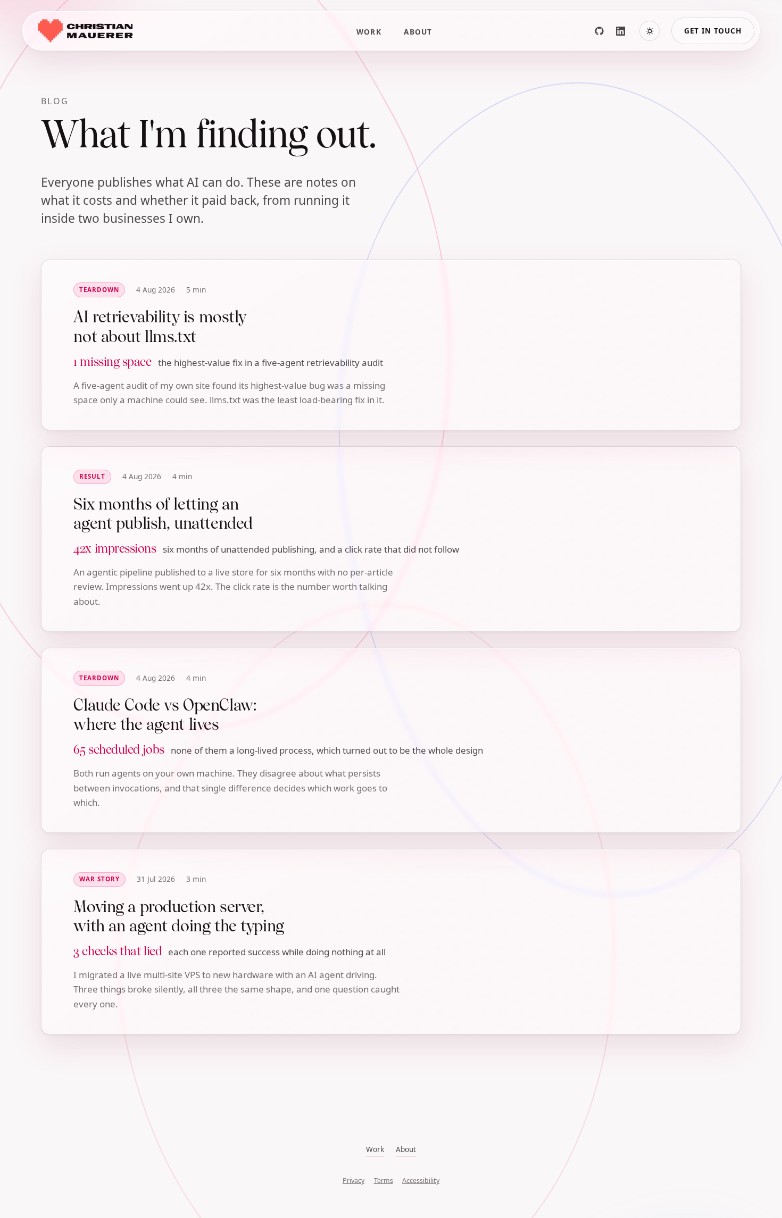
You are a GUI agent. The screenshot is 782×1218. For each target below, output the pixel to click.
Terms (383, 1180)
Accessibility (420, 1180)
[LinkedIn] (620, 31)
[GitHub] (599, 31)
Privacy (353, 1180)
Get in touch (713, 31)
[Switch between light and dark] (649, 31)
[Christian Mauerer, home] (85, 31)
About (418, 32)
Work (368, 32)
